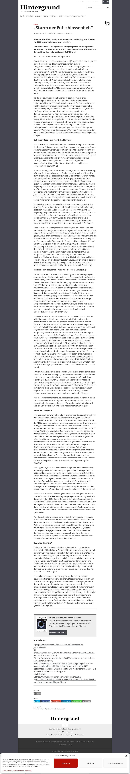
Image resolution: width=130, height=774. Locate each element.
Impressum (28, 770)
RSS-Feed (22, 2)
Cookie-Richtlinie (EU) (87, 742)
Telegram (29, 2)
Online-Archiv (79, 735)
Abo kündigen (69, 735)
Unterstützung (97, 2)
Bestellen (61, 735)
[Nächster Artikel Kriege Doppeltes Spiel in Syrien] (109, 28)
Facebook (35, 2)
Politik (22, 16)
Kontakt (90, 2)
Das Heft (105, 2)
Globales (38, 16)
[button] (126, 756)
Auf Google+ (56, 701)
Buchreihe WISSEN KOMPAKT (75, 16)
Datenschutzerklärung (18, 770)
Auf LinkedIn (66, 701)
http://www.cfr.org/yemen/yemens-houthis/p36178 (58, 677)
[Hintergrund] (40, 7)
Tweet (37, 701)
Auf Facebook (46, 701)
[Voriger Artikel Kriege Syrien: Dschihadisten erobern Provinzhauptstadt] (21, 28)
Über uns (84, 2)
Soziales (45, 16)
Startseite (78, 2)
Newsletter (42, 2)
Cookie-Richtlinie (7, 770)
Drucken (38, 693)
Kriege (70, 33)
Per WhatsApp (77, 701)
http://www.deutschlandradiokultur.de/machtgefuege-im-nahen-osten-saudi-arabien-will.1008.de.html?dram (63, 664)
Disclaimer (77, 729)
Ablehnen (90, 763)
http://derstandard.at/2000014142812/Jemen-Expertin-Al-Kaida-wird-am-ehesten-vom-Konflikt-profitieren (65, 680)
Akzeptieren (66, 763)
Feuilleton (53, 16)
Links (70, 745)
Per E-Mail (87, 701)
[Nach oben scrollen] (65, 725)
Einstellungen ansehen (115, 763)
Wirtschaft (29, 16)
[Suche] (108, 7)
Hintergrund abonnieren (57, 632)
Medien (61, 16)
